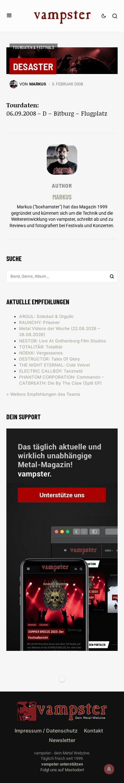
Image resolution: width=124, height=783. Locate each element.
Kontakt (93, 730)
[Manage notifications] (109, 769)
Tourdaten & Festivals (33, 47)
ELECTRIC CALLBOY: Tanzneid (51, 371)
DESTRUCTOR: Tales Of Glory (49, 358)
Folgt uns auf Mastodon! (62, 769)
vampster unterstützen (62, 764)
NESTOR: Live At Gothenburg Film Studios (62, 340)
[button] (9, 16)
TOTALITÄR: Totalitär (41, 346)
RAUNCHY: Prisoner (39, 322)
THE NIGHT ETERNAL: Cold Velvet (54, 365)
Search (112, 276)
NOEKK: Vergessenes (41, 352)
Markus (62, 197)
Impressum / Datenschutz (46, 730)
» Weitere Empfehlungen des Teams (43, 394)
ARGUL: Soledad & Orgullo (46, 316)
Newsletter (62, 740)
